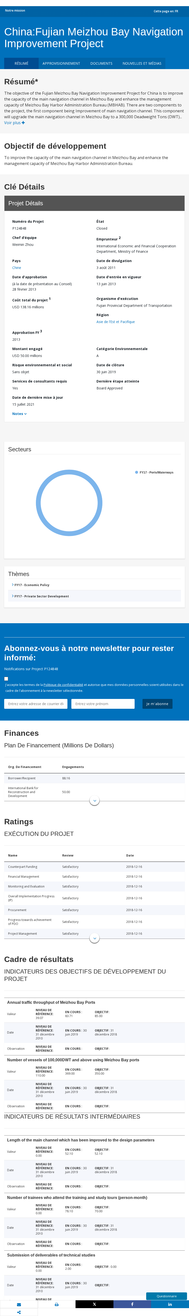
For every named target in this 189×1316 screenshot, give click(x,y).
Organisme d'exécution (117, 298)
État (100, 221)
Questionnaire (167, 1296)
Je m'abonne (157, 703)
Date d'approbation (29, 277)
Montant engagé (27, 348)
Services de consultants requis (39, 381)
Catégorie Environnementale (122, 348)
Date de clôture (110, 365)
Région (102, 314)
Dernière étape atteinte (117, 381)
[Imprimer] (57, 1304)
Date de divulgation (114, 260)
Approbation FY (27, 332)
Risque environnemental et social (42, 365)
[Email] (19, 1304)
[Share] (132, 1304)
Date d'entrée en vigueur (118, 277)
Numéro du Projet (28, 221)
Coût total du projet (31, 299)
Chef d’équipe (24, 237)
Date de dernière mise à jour (37, 397)
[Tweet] (94, 1304)
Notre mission (15, 10)
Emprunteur (108, 238)
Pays (16, 260)
